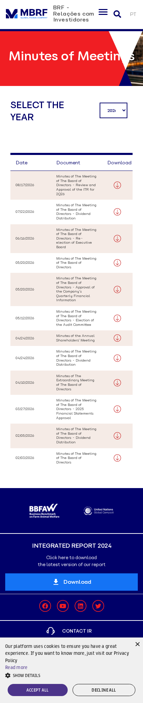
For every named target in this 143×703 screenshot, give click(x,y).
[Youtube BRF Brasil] (62, 606)
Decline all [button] (104, 690)
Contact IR (77, 631)
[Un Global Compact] (98, 510)
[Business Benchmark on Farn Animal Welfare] (44, 511)
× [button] (137, 643)
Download (77, 581)
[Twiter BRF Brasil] (98, 606)
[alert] (71, 670)
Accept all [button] (37, 690)
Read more (16, 667)
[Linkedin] (80, 606)
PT (133, 14)
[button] (71, 675)
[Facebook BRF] (45, 606)
